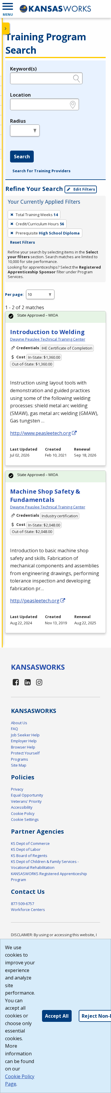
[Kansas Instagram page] (39, 682)
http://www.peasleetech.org (40, 433)
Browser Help (23, 747)
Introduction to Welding (47, 332)
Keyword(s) (23, 69)
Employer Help (24, 740)
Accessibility (21, 807)
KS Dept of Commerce (30, 843)
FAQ (14, 728)
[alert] (55, 317)
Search (22, 156)
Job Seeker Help (25, 735)
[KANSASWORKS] (55, 9)
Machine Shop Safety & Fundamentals (45, 495)
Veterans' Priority (26, 801)
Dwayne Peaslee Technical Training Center (47, 339)
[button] (7, 9)
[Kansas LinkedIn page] (28, 682)
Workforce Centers (28, 909)
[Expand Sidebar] (5, 28)
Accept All (57, 1016)
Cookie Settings (25, 819)
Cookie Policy (22, 813)
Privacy (17, 789)
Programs (19, 759)
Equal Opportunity (27, 795)
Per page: (14, 294)
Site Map (18, 765)
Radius (18, 121)
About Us (19, 722)
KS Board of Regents (29, 855)
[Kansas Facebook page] (16, 682)
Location (20, 95)
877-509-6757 (22, 903)
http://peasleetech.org (34, 600)
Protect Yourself (25, 753)
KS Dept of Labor (26, 849)
